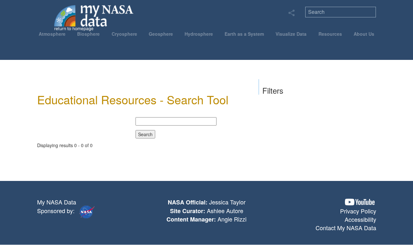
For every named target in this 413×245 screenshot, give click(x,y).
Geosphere (161, 34)
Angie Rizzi (232, 219)
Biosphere (88, 34)
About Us (364, 34)
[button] (360, 202)
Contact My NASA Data (346, 227)
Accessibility (360, 219)
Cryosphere (124, 34)
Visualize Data (291, 34)
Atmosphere (52, 34)
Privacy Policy (358, 211)
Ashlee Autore (225, 210)
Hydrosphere (199, 34)
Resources (330, 34)
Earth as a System (244, 34)
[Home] (94, 17)
